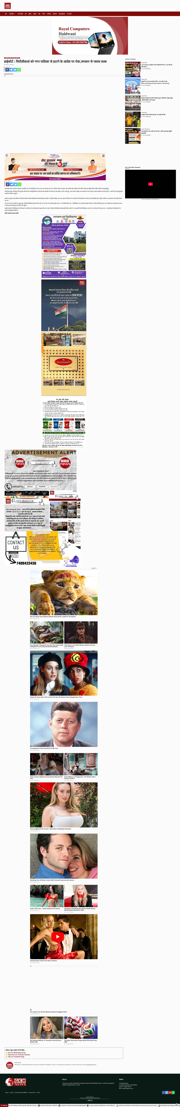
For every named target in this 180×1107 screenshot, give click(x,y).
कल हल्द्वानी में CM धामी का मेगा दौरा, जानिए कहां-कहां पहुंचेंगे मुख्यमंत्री (129, 1105)
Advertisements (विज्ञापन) (21, 1092)
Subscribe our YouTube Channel (19, 1055)
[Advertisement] (87, 6)
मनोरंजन (49, 14)
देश (26, 14)
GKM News (11, 64)
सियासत (55, 14)
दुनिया (30, 14)
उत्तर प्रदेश (20, 14)
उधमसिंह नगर (10, 58)
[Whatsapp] (19, 70)
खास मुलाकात (62, 14)
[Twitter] (15, 70)
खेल (39, 14)
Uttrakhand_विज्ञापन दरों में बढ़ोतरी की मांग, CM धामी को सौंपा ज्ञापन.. (159, 1105)
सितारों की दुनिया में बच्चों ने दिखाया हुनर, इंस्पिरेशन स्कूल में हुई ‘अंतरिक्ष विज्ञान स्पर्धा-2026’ (77, 1105)
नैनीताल (18, 58)
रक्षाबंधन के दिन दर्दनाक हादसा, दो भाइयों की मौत (153, 115)
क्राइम (34, 14)
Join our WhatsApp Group (17, 1053)
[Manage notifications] (177, 1104)
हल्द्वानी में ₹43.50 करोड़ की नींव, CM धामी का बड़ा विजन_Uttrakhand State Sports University (155, 82)
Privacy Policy (32, 1092)
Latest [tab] (127, 59)
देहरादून (15, 58)
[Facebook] (7, 70)
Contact (12, 1092)
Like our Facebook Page (16, 1057)
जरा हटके (69, 14)
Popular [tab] (133, 59)
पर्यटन (43, 14)
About (6, 1092)
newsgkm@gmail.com (91, 1064)
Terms (38, 1092)
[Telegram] (11, 70)
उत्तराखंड (11, 14)
